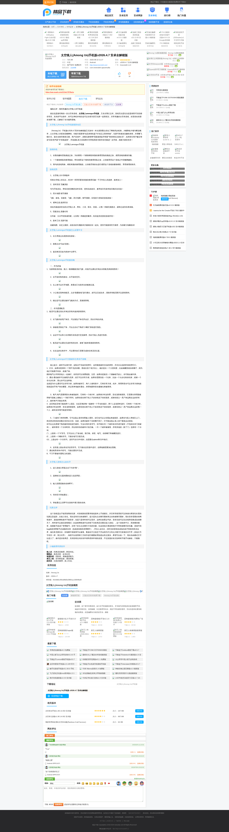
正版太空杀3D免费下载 (92, 104)
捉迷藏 (118, 104)
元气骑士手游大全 (50, 24)
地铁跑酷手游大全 (153, 24)
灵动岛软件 (64, 22)
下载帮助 (118, 821)
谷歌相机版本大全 (138, 24)
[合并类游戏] (155, 169)
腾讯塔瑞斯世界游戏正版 (93, 43)
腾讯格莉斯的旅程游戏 (64, 43)
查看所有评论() (139, 779)
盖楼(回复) (140, 752)
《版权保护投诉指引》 (134, 813)
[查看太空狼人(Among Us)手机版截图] (51, 59)
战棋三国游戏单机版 (136, 43)
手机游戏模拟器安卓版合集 (93, 24)
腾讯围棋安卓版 (107, 43)
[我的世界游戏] (156, 180)
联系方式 (110, 821)
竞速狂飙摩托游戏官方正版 (150, 43)
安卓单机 (60, 27)
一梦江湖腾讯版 (79, 43)
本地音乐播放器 (78, 24)
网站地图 (126, 821)
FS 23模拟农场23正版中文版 (164, 43)
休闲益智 (70, 27)
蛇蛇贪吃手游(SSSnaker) (179, 43)
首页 (53, 27)
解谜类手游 (108, 104)
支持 (133, 752)
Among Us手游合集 (73, 104)
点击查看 (73, 68)
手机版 (64, 2)
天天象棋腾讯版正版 (122, 43)
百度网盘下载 (57, 696)
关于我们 (102, 821)
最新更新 (73, 2)
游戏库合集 (168, 22)
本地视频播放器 (123, 24)
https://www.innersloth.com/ (98, 65)
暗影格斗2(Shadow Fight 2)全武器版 (50, 43)
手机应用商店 (108, 22)
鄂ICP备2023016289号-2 (121, 829)
